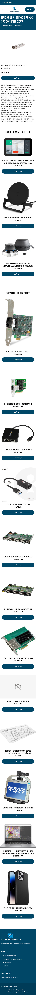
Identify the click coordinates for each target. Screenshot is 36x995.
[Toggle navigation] (3, 9)
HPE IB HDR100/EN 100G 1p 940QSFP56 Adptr (18, 404)
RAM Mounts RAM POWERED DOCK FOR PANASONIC (18, 808)
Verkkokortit (18, 25)
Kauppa (29, 9)
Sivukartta (25, 992)
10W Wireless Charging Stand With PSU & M (18, 218)
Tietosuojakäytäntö (14, 992)
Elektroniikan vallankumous (13, 959)
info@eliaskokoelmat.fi (7, 2)
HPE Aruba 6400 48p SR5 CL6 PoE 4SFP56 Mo (18, 557)
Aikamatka (7, 963)
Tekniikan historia (10, 956)
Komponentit (7, 25)
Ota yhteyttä (17, 990)
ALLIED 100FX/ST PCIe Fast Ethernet (18, 351)
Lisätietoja (18, 78)
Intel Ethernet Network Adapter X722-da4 (18, 658)
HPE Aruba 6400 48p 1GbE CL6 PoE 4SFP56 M (18, 609)
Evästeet (25, 990)
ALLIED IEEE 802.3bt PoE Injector (18, 701)
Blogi (6, 966)
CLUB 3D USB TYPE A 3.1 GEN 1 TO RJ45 (18, 504)
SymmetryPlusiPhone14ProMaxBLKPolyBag (18, 908)
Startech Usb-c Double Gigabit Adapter (18, 450)
